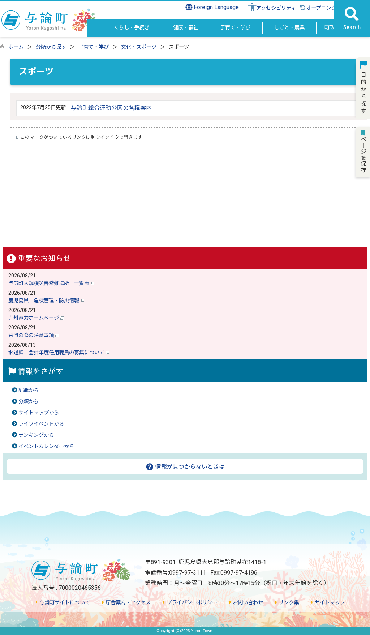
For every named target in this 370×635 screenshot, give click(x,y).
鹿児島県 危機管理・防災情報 (44, 301)
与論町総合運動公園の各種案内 (111, 108)
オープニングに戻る (328, 8)
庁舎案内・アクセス (127, 603)
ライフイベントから (41, 424)
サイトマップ (329, 603)
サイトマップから (38, 413)
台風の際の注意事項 (31, 335)
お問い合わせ (247, 603)
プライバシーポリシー (191, 603)
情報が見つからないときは (189, 466)
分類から (28, 402)
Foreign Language (215, 7)
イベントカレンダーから (46, 446)
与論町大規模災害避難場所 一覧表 (49, 283)
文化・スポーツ (138, 47)
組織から (28, 390)
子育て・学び (93, 47)
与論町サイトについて (64, 603)
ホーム (15, 47)
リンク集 (288, 603)
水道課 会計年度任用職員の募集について (57, 353)
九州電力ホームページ (34, 318)
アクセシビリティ (276, 8)
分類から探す (51, 47)
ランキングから (36, 435)
